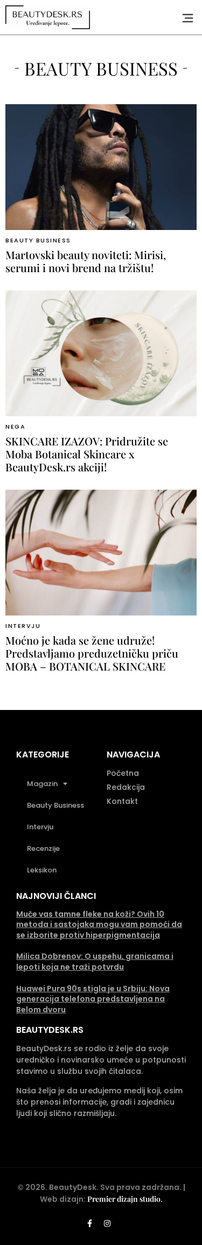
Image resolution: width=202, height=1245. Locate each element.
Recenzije (43, 848)
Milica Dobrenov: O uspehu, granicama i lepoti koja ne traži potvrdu (94, 961)
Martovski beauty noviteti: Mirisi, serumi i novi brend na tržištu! (85, 261)
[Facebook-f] (89, 1223)
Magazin (42, 784)
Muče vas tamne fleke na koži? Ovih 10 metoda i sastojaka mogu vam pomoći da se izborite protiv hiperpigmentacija (99, 924)
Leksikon (42, 870)
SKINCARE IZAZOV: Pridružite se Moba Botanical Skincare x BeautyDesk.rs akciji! (86, 454)
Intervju (22, 625)
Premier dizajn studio (124, 1199)
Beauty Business (38, 240)
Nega (15, 426)
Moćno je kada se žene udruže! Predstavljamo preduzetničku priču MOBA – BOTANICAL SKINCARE (91, 653)
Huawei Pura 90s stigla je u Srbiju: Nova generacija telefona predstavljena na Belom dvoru (93, 999)
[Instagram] (107, 1223)
